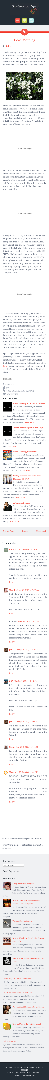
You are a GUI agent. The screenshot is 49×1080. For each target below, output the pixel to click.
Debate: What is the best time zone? (27, 1024)
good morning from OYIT (18, 391)
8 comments (12, 394)
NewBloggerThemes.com (24, 1075)
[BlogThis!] (6, 379)
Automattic (21, 1073)
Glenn (12, 746)
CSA (11, 681)
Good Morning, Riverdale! (25, 451)
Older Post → (42, 530)
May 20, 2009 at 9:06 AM (28, 590)
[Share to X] (8, 379)
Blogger (24, 1070)
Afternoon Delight (21, 503)
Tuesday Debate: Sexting (22, 921)
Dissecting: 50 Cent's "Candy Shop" (18, 978)
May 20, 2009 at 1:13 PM (27, 746)
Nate (11, 772)
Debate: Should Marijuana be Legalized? (28, 1007)
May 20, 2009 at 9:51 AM (29, 621)
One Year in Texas (26, 1067)
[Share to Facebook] (10, 379)
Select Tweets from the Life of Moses (17, 993)
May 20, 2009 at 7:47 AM (26, 549)
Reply (11, 582)
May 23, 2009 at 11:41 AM (26, 772)
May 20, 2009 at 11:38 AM (28, 721)
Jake (8, 46)
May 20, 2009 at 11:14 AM (25, 681)
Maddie (13, 590)
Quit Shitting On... (10, 1041)
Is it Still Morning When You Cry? (28, 427)
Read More (29, 422)
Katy (11, 549)
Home (25, 530)
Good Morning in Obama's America (29, 403)
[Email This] (4, 379)
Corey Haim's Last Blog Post (24, 883)
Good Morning (24, 40)
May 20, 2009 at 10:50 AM (28, 649)
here (5, 366)
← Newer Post (7, 530)
